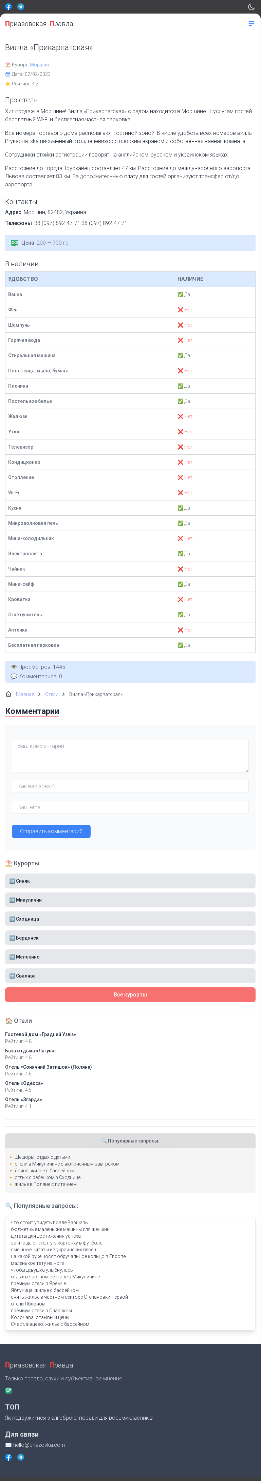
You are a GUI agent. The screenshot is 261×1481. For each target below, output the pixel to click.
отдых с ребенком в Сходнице (47, 1177)
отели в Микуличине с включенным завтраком (67, 1164)
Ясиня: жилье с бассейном (45, 1170)
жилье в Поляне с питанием (46, 1184)
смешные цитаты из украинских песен (53, 1249)
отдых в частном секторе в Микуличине (55, 1276)
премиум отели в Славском (41, 1310)
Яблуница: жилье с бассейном (45, 1290)
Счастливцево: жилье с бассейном (50, 1324)
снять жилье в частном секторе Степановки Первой (69, 1297)
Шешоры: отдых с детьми (42, 1157)
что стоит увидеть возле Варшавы (50, 1222)
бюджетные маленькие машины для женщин (60, 1229)
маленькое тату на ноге (37, 1263)
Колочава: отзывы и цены (40, 1317)
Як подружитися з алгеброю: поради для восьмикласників (79, 1418)
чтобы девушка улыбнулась (42, 1270)
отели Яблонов (28, 1304)
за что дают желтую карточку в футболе (56, 1243)
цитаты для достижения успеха (46, 1236)
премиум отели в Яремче (38, 1283)
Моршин (39, 64)
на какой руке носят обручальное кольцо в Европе (68, 1256)
